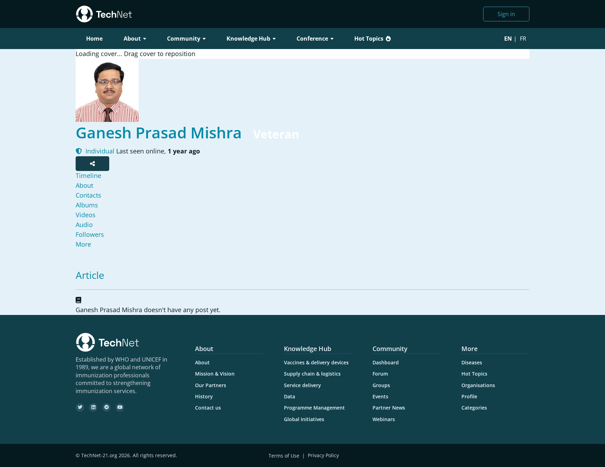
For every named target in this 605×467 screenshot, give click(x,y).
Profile (469, 396)
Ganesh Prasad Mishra (159, 132)
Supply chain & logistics (312, 373)
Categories (474, 407)
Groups (381, 385)
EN (508, 38)
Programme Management (314, 407)
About (202, 362)
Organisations (478, 385)
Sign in (506, 14)
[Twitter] (80, 407)
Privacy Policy (323, 455)
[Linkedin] (93, 407)
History (204, 396)
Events (380, 396)
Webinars (384, 419)
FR (523, 38)
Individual (99, 151)
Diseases (471, 362)
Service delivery (302, 385)
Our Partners (210, 385)
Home (94, 38)
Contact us (208, 407)
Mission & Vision (215, 373)
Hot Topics (368, 38)
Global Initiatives (304, 419)
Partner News (389, 407)
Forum (380, 373)
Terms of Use (284, 455)
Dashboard (386, 362)
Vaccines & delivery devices (316, 362)
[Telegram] (106, 407)
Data (289, 396)
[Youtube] (120, 407)
